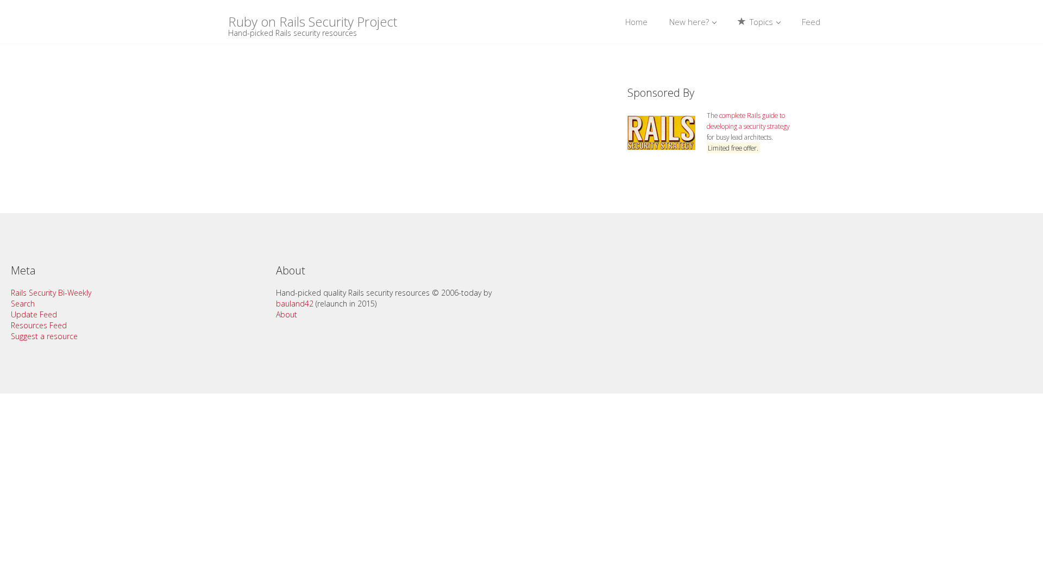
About (286, 314)
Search (23, 303)
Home (636, 21)
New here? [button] (690, 21)
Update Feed (34, 314)
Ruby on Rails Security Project (312, 21)
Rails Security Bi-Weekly (51, 293)
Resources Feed (39, 325)
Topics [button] (761, 21)
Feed (811, 21)
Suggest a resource (44, 336)
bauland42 (294, 303)
